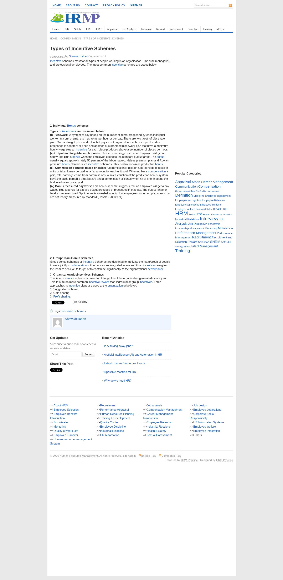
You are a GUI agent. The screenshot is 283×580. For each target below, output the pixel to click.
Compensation (70, 38)
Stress (187, 246)
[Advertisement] (188, 17)
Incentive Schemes (74, 311)
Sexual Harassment (159, 435)
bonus (76, 156)
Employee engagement (218, 195)
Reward (160, 29)
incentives (69, 131)
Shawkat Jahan (78, 56)
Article (196, 182)
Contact (91, 5)
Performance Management (195, 233)
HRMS (192, 214)
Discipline (198, 195)
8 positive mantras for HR (120, 372)
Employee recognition (188, 200)
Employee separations (207, 409)
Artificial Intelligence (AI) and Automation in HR (133, 354)
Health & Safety (156, 430)
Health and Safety (204, 209)
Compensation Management (164, 409)
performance (156, 269)
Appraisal (112, 29)
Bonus (71, 125)
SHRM (77, 29)
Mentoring (211, 228)
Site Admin (129, 455)
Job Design (195, 223)
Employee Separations (187, 204)
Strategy (179, 246)
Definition (184, 195)
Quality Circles (109, 422)
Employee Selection (66, 409)
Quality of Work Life (66, 430)
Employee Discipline (113, 426)
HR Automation (109, 435)
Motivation (225, 228)
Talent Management (204, 246)
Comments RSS (171, 455)
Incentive (146, 29)
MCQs (220, 29)
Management (197, 228)
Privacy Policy (114, 5)
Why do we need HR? (117, 380)
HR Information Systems (208, 422)
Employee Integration (206, 430)
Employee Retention (213, 200)
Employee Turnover (211, 204)
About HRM (61, 405)
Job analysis (154, 405)
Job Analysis (129, 29)
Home (57, 5)
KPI (205, 223)
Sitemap (136, 5)
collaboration (79, 265)
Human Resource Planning (117, 413)
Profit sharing (61, 296)
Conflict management (209, 191)
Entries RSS (148, 455)
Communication (186, 186)
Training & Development (115, 418)
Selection (193, 29)
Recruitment (176, 29)
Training (207, 29)
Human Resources (212, 214)
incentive (117, 64)
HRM (66, 29)
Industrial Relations (187, 219)
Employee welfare (185, 209)
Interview (209, 218)
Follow (83, 302)
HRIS (99, 29)
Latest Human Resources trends (124, 363)
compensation (157, 171)
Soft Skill (226, 242)
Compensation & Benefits (187, 191)
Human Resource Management (79, 455)
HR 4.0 (217, 209)
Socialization (61, 422)
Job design (200, 405)
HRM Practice (189, 459)
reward (104, 281)
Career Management (217, 182)
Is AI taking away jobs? (118, 346)
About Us (73, 5)
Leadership (214, 224)
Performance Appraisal (114, 409)
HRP (88, 29)
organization (115, 285)
